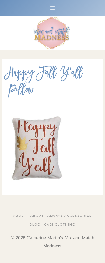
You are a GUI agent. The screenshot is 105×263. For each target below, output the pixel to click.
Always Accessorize (69, 216)
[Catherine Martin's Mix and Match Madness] (52, 33)
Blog (35, 224)
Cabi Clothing (59, 224)
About (20, 216)
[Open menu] (53, 8)
